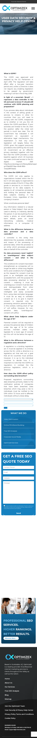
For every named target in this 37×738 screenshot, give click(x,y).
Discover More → (11, 638)
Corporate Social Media (12, 437)
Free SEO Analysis (10, 431)
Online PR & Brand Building (14, 425)
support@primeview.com (17, 729)
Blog (7, 695)
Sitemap (8, 699)
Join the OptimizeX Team (15, 706)
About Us (8, 683)
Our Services (10, 687)
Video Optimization (11, 419)
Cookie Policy (10, 718)
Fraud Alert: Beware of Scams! (18, 1)
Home (7, 679)
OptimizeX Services (11, 443)
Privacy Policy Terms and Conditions (19, 714)
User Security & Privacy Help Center (19, 710)
